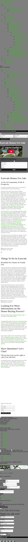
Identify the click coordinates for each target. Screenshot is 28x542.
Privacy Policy (6, 456)
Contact (5, 60)
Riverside (5, 438)
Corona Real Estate (10, 22)
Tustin (4, 437)
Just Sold (8, 59)
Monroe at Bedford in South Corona (20, 40)
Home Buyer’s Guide (11, 7)
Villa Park (5, 435)
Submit (1, 494)
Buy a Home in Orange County (17, 315)
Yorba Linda (6, 434)
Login (7, 13)
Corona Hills (6, 446)
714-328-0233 (5, 67)
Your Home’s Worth (10, 16)
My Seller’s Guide (10, 18)
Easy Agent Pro (16, 454)
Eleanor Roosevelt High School (16, 227)
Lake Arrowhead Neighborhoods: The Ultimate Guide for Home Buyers (18, 56)
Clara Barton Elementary (18, 220)
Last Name (2, 482)
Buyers (4, 5)
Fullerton (5, 443)
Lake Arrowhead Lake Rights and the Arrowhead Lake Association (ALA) (18, 53)
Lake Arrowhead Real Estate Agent (17, 50)
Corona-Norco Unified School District (14, 212)
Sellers (4, 15)
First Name (2, 480)
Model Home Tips (16, 47)
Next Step (2, 489)
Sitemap (5, 458)
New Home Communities (18, 35)
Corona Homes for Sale (14, 27)
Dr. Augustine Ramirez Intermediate (13, 225)
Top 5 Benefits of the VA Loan (16, 9)
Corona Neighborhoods (14, 24)
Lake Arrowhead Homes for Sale (17, 51)
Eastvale (6, 195)
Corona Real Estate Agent (15, 23)
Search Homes (6, 4)
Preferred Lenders (10, 63)
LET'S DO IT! (3, 507)
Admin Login (6, 459)
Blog (7, 19)
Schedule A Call (10, 62)
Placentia (5, 441)
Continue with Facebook (6, 496)
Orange (4, 442)
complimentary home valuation (11, 337)
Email (1, 483)
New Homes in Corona (14, 31)
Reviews (5, 58)
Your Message (3, 488)
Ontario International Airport (13, 206)
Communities (6, 20)
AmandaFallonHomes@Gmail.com (8, 425)
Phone (1, 485)
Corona (4, 433)
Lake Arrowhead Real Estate (13, 48)
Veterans (8, 8)
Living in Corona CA (14, 26)
